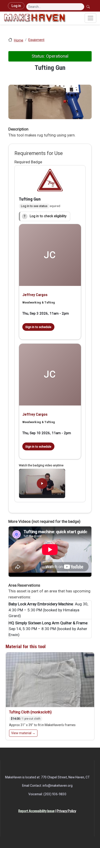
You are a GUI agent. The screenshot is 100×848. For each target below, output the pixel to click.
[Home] (35, 18)
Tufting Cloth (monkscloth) (30, 712)
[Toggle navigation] (90, 18)
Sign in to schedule (38, 327)
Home (18, 40)
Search (88, 6)
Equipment (36, 40)
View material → (23, 733)
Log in (16, 6)
